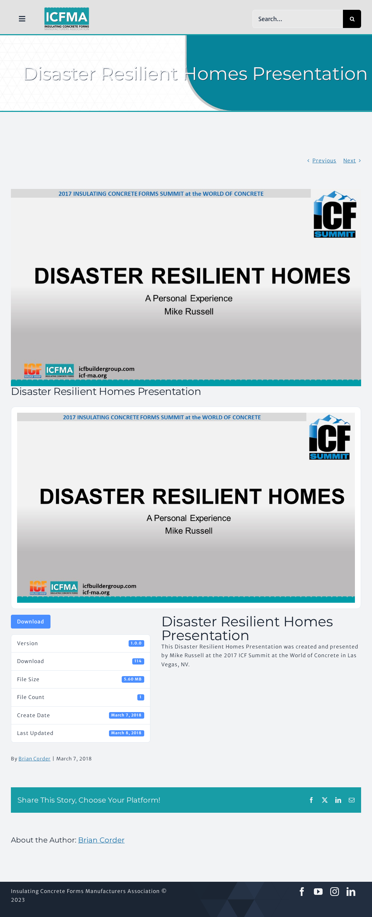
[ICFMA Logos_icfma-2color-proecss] (66, 10)
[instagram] (334, 891)
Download (30, 621)
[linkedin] (351, 891)
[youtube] (318, 891)
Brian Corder (34, 759)
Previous (324, 160)
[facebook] (302, 891)
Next (349, 160)
